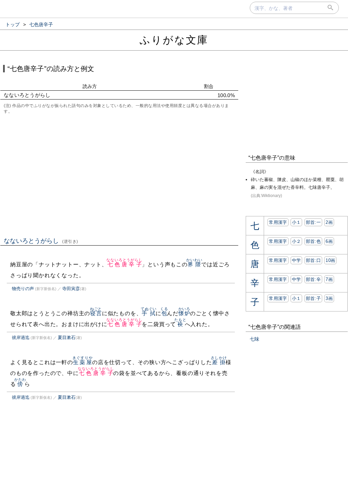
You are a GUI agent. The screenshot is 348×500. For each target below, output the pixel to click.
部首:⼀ (313, 222)
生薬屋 (82, 362)
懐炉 (184, 313)
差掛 (219, 362)
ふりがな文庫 (174, 40)
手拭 (149, 313)
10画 (330, 260)
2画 (329, 222)
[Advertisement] (119, 174)
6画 (329, 241)
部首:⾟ (313, 279)
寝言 (96, 313)
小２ (296, 241)
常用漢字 (278, 222)
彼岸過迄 (21, 337)
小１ (296, 222)
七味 (254, 339)
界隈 (194, 264)
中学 (296, 260)
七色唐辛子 (124, 264)
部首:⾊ (313, 241)
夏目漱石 (66, 337)
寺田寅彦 (71, 288)
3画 (329, 298)
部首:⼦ (313, 298)
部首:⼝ (313, 260)
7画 (329, 279)
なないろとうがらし (41, 240)
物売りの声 (23, 288)
